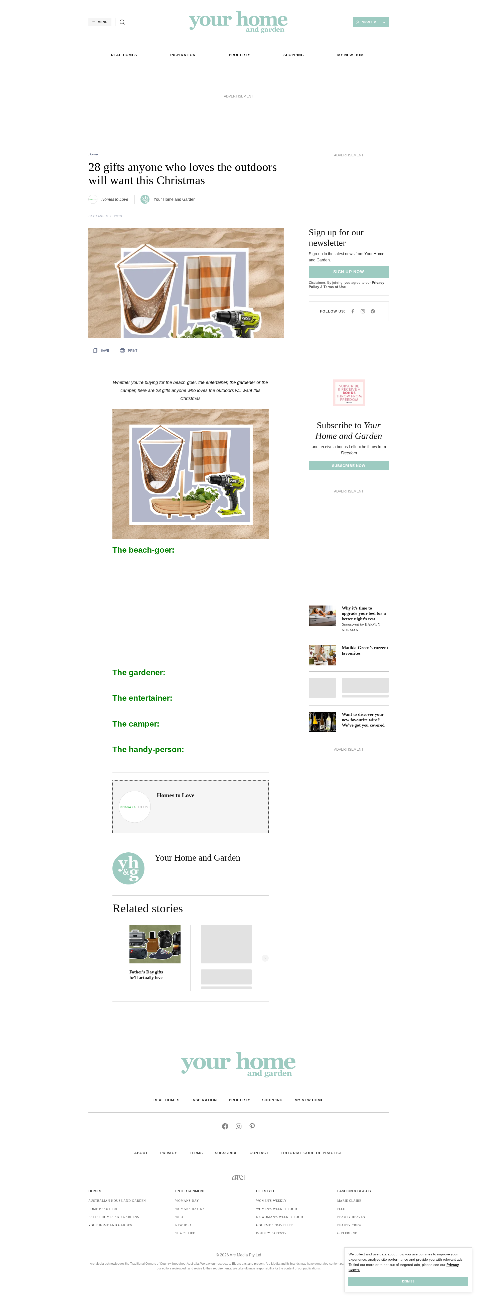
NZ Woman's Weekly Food (279, 1217)
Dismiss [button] (408, 1281)
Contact (259, 1153)
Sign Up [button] (369, 22)
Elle (341, 1209)
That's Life (185, 1233)
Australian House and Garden (117, 1201)
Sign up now (348, 272)
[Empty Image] (322, 688)
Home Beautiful (103, 1209)
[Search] (122, 22)
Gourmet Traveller (274, 1225)
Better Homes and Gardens (113, 1217)
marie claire (349, 1201)
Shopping (293, 55)
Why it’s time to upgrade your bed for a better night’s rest (364, 613)
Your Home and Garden (174, 199)
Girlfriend (347, 1233)
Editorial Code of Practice (312, 1153)
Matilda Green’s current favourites (365, 650)
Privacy (168, 1153)
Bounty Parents (271, 1233)
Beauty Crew (349, 1225)
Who (179, 1217)
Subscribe (226, 1153)
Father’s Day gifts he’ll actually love (146, 974)
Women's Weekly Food (276, 1209)
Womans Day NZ (189, 1209)
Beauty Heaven (351, 1217)
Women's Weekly (271, 1201)
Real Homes (124, 55)
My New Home (351, 55)
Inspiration (183, 55)
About (141, 1153)
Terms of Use (335, 287)
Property (239, 55)
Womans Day (187, 1201)
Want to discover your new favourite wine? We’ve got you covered (363, 720)
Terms (196, 1153)
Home (93, 154)
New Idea (183, 1225)
